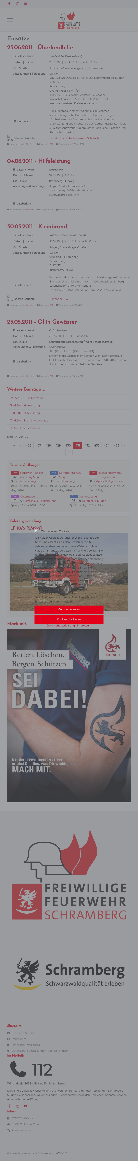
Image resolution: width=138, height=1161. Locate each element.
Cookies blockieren (69, 619)
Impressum (84, 625)
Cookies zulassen (69, 609)
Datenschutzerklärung (61, 625)
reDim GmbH (82, 630)
